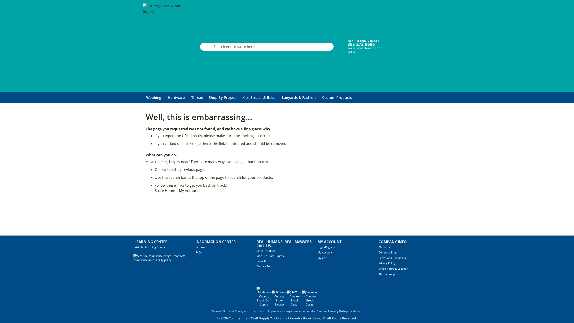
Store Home (165, 190)
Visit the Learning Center (150, 247)
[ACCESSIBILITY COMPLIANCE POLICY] (164, 260)
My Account (189, 190)
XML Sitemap (386, 274)
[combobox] (267, 46)
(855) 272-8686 (266, 251)
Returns (200, 247)
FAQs (199, 252)
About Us (384, 247)
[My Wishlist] (408, 43)
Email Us (262, 261)
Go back (161, 169)
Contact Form (265, 266)
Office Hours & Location (393, 269)
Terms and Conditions (392, 258)
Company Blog (387, 252)
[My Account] (395, 43)
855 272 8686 (361, 44)
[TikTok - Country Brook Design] (294, 304)
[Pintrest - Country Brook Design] (279, 304)
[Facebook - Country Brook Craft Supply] (264, 304)
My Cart (322, 258)
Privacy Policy (386, 263)
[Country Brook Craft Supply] (163, 46)
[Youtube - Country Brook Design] (309, 304)
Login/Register (326, 247)
